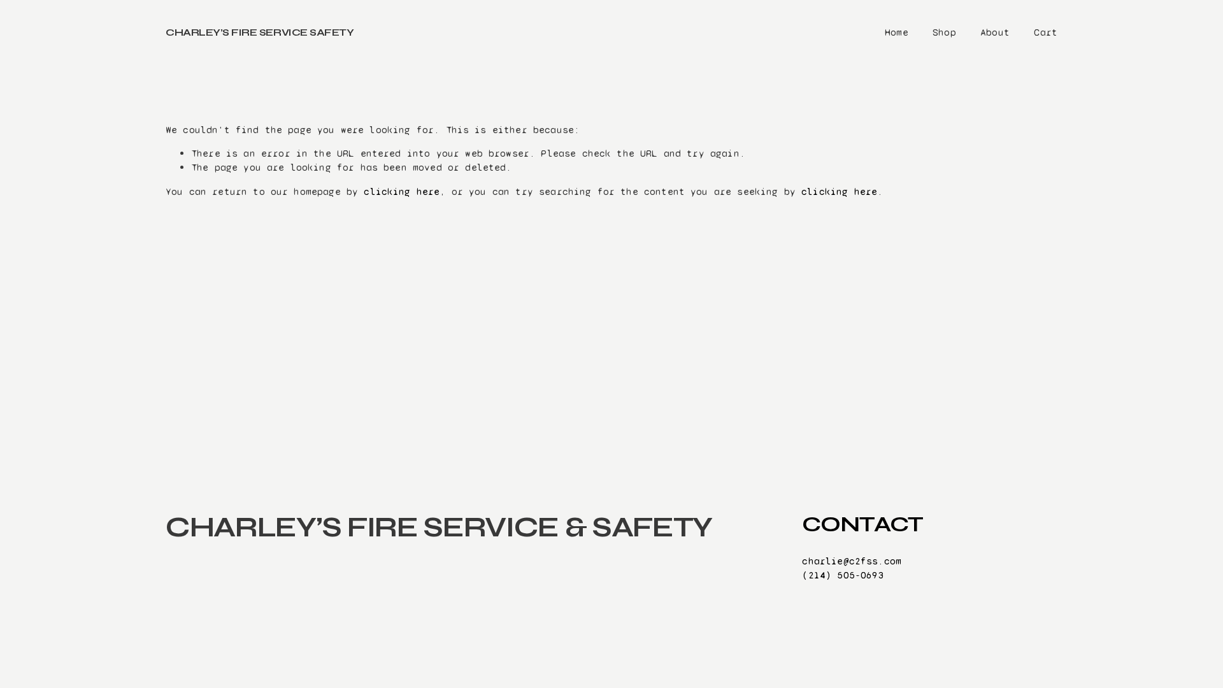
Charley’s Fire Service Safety (260, 32)
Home (896, 32)
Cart (1045, 32)
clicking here (402, 191)
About (995, 32)
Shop (944, 32)
